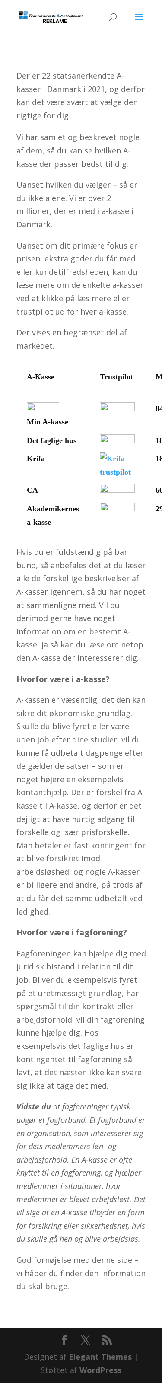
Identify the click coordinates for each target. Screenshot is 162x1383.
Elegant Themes (100, 1356)
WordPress (100, 1370)
